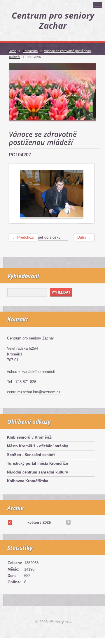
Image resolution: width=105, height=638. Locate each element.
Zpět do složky (48, 237)
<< (10, 522)
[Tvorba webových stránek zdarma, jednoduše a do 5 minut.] (71, 622)
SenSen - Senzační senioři (31, 455)
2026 (47, 522)
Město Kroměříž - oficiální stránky (37, 446)
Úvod (12, 51)
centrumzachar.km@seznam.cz (34, 392)
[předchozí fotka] (18, 194)
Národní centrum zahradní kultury (37, 472)
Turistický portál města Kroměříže (37, 463)
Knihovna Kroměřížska (27, 481)
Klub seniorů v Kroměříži (29, 437)
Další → (84, 237)
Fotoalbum (30, 51)
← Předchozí (23, 237)
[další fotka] (84, 194)
